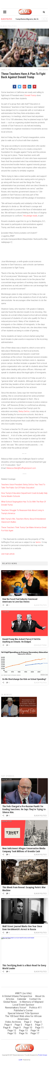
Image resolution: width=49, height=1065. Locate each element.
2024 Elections (40, 645)
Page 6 (28, 1024)
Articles (10, 999)
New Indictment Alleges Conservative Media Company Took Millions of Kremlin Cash (23, 850)
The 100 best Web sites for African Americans (23, 1017)
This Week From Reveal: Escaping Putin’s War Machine (24, 889)
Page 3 (38, 1021)
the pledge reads (30, 216)
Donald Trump (30, 95)
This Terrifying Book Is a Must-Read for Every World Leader (24, 967)
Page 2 (27, 1021)
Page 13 (23, 1030)
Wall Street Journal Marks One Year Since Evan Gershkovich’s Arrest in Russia (22, 928)
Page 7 (38, 1024)
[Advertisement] (24, 744)
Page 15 (11, 1033)
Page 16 (23, 1033)
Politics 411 (35, 1007)
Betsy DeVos (24, 411)
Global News (10, 1001)
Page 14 (35, 1030)
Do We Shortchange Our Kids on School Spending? (24, 679)
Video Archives (13, 1021)
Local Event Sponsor (23, 1004)
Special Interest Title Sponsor (23, 1013)
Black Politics (9, 26)
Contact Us (35, 999)
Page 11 (39, 1027)
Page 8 (6, 1027)
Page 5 (18, 1024)
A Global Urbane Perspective (17, 996)
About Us (40, 996)
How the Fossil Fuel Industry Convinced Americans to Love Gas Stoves (19, 600)
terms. (38, 542)
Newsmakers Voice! (15, 1007)
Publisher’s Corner (23, 1010)
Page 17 (35, 1033)
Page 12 (11, 1030)
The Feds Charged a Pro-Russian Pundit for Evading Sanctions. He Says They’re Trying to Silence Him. (24, 809)
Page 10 (28, 1027)
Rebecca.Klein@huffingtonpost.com (21, 468)
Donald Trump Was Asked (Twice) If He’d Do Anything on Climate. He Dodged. (21, 640)
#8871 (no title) (23, 993)
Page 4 (8, 1024)
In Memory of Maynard (31, 1001)
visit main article (8, 554)
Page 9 (17, 1027)
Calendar (21, 999)
